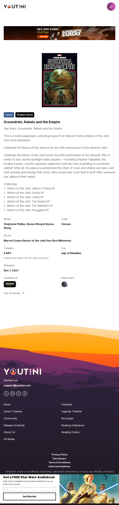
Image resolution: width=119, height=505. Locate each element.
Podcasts (66, 404)
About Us (9, 432)
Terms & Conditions (59, 462)
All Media (9, 439)
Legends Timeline (71, 411)
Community (10, 418)
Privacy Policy (59, 454)
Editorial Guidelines (59, 466)
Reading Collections (72, 425)
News (7, 404)
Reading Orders (70, 432)
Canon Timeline (13, 411)
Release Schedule (14, 425)
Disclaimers (59, 458)
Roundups (67, 418)
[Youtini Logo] (14, 6)
